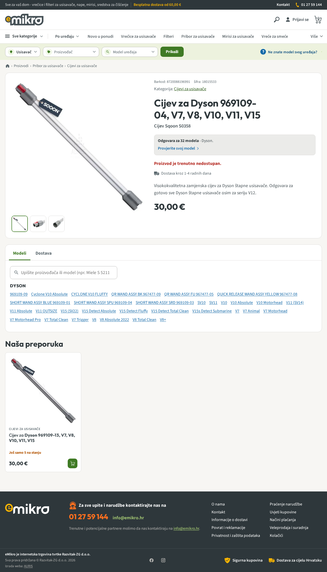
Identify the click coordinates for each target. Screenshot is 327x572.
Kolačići (276, 535)
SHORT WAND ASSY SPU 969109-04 (103, 302)
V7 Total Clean (56, 319)
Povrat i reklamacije (228, 527)
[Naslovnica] (7, 66)
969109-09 (19, 294)
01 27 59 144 (311, 4)
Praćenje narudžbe (286, 504)
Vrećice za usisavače (138, 36)
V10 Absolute (242, 302)
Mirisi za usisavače (238, 36)
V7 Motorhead (275, 311)
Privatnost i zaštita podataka (236, 535)
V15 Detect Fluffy (134, 311)
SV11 (213, 302)
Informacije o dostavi (230, 520)
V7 (237, 311)
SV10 (201, 302)
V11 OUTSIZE (46, 311)
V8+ (163, 319)
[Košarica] (318, 19)
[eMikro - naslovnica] (24, 19)
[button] (78, 146)
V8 (94, 319)
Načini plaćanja (283, 520)
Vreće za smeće (275, 36)
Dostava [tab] (44, 253)
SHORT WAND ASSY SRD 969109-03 (165, 302)
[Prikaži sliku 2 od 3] (38, 224)
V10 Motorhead (269, 302)
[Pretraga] (276, 19)
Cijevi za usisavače (82, 65)
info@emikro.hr (128, 518)
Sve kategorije (24, 36)
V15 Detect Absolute (99, 311)
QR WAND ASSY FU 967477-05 (189, 294)
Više (314, 36)
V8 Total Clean (144, 319)
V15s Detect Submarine (212, 311)
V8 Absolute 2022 (114, 319)
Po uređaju (64, 36)
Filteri (169, 36)
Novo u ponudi (100, 36)
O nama (218, 504)
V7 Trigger (80, 319)
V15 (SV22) (69, 311)
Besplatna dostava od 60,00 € (157, 4)
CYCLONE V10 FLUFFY (89, 294)
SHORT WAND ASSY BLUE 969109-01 (40, 302)
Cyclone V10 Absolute (49, 294)
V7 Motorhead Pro (25, 319)
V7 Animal (251, 311)
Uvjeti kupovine (283, 512)
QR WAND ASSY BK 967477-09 (136, 294)
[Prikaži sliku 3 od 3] (56, 224)
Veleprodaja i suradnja (289, 527)
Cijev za (42, 437)
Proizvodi (21, 65)
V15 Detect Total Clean (170, 311)
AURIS (28, 566)
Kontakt (283, 4)
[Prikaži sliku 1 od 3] (19, 224)
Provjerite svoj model (176, 148)
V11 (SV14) (295, 302)
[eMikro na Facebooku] (151, 560)
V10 (224, 302)
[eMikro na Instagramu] (163, 560)
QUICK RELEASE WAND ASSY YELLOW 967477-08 (257, 294)
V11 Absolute (21, 311)
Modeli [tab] (19, 253)
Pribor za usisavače (198, 36)
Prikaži (172, 51)
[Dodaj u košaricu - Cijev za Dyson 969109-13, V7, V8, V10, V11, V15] (72, 463)
